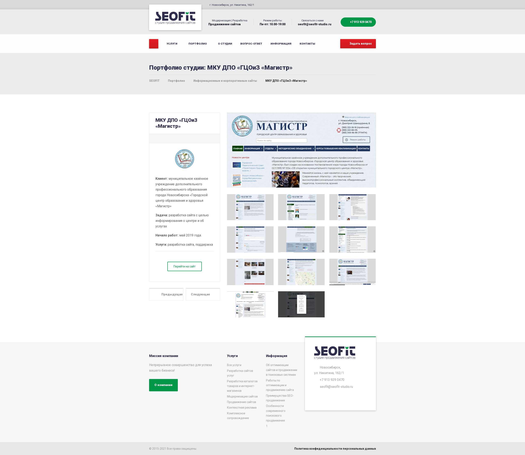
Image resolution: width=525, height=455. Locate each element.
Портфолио (197, 43)
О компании (163, 385)
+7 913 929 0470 (360, 22)
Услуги (172, 43)
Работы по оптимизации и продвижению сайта (280, 385)
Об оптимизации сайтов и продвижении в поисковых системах (281, 369)
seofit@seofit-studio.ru (336, 387)
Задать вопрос (360, 43)
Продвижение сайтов (241, 402)
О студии (225, 43)
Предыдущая (171, 294)
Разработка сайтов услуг (240, 373)
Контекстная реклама (242, 407)
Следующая (201, 294)
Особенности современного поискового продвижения (275, 413)
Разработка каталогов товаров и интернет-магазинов (242, 386)
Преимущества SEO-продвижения (280, 398)
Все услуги (234, 365)
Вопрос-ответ (251, 43)
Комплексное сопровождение (238, 416)
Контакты (307, 43)
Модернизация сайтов (242, 396)
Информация (280, 43)
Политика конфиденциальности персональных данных (335, 448)
